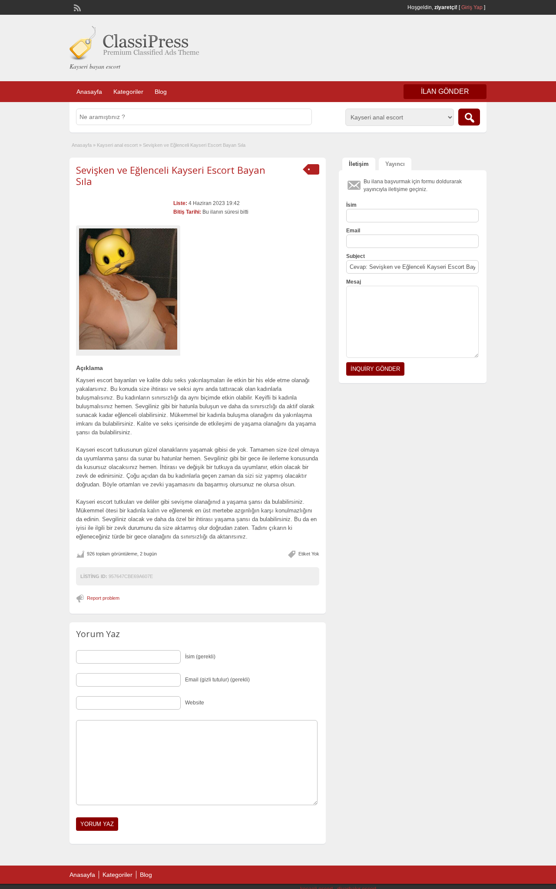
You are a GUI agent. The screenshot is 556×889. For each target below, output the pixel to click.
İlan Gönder (445, 91)
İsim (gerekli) (200, 657)
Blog (161, 91)
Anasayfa (89, 91)
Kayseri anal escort (117, 145)
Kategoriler (128, 91)
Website (194, 703)
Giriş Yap (472, 7)
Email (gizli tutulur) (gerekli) (217, 680)
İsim (351, 205)
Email (353, 231)
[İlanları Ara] (469, 117)
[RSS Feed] (76, 6)
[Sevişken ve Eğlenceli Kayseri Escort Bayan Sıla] (128, 289)
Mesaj (353, 282)
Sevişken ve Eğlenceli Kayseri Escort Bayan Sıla (170, 175)
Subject (355, 256)
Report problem (103, 598)
